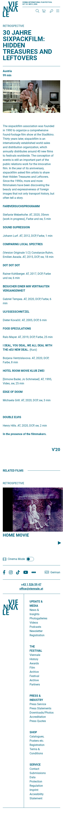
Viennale (35, 655)
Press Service (38, 704)
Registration (37, 745)
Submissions (38, 773)
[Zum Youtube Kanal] (25, 572)
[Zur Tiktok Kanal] (18, 572)
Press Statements (40, 708)
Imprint (34, 790)
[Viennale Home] (10, 699)
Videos (34, 622)
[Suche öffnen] (37, 11)
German (55, 572)
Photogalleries (38, 618)
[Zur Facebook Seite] (4, 572)
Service (35, 764)
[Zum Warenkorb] (44, 11)
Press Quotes (38, 721)
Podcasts (35, 626)
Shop (33, 732)
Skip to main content (13, 2)
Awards (34, 663)
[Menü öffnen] (58, 12)
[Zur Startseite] (10, 9)
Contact (34, 769)
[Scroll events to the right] (59, 542)
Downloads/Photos (42, 712)
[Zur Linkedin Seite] (11, 572)
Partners (35, 684)
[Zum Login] (51, 11)
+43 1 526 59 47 (31, 584)
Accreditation (38, 716)
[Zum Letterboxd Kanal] (33, 572)
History (34, 659)
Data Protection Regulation (36, 781)
